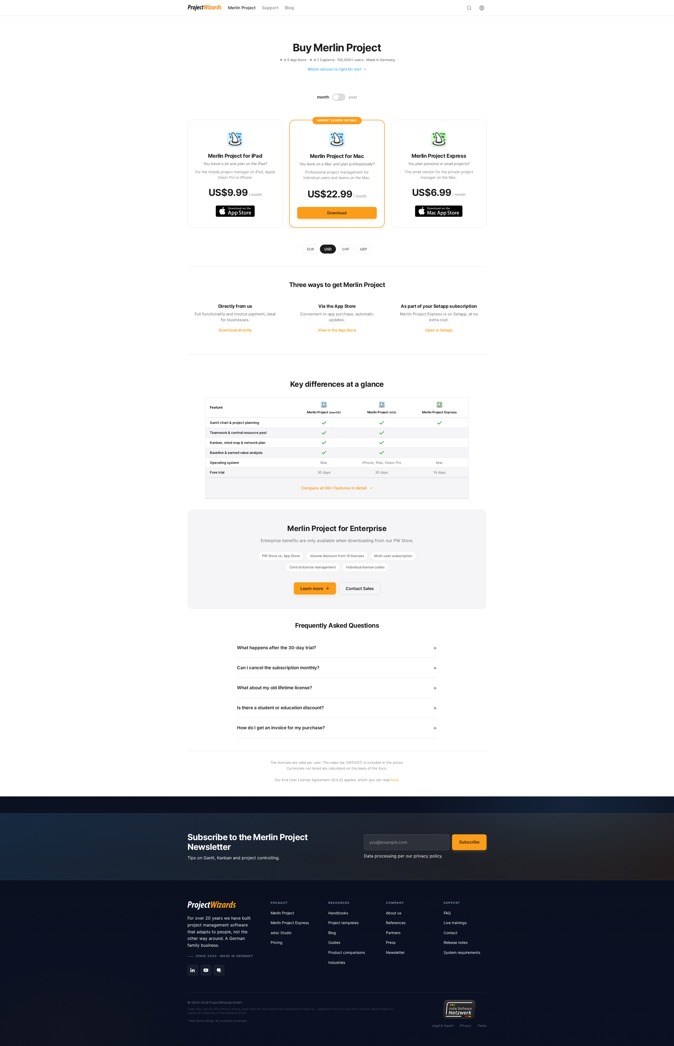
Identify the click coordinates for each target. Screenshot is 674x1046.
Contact (450, 932)
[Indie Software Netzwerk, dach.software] (459, 1009)
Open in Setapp (439, 330)
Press (390, 942)
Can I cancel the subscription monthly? (278, 667)
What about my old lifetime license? (274, 687)
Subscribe (469, 842)
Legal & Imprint (443, 1026)
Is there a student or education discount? (280, 707)
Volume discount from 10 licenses (337, 556)
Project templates (343, 922)
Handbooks (338, 913)
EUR (310, 249)
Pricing (277, 942)
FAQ (447, 913)
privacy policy (428, 856)
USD (327, 249)
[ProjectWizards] (221, 905)
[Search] (469, 8)
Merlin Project (242, 7)
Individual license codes (365, 567)
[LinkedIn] (192, 970)
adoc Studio (281, 932)
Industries (336, 962)
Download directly (235, 330)
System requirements (462, 952)
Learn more (311, 588)
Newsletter (395, 952)
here (395, 780)
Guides (334, 942)
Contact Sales (360, 588)
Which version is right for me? (334, 69)
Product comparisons (346, 952)
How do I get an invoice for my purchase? (281, 727)
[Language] (482, 8)
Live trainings (455, 922)
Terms (482, 1026)
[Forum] (219, 970)
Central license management (312, 567)
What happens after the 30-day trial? (276, 647)
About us (393, 913)
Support (270, 7)
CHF (345, 249)
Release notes (456, 942)
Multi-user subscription (393, 556)
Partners (393, 932)
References (395, 922)
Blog (289, 7)
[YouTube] (206, 970)
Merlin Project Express (290, 922)
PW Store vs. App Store (281, 556)
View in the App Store (337, 330)
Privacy (465, 1026)
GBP (363, 249)
